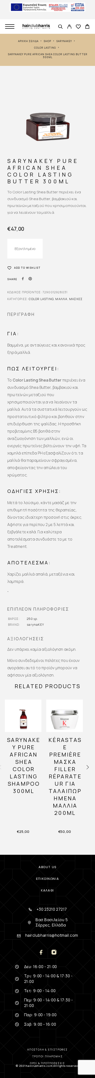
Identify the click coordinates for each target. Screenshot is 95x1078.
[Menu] (9, 26)
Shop (47, 41)
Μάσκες (76, 299)
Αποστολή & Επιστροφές (47, 1049)
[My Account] (69, 27)
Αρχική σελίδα (28, 41)
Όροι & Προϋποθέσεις (47, 1063)
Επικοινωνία (47, 879)
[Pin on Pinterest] (30, 279)
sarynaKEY (64, 41)
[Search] (60, 27)
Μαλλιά (61, 299)
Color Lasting (45, 47)
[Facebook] (41, 952)
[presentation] (87, 767)
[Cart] (87, 27)
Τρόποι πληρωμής (47, 1056)
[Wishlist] (78, 27)
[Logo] (36, 26)
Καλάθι (47, 890)
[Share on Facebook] (23, 279)
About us (47, 867)
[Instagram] (54, 952)
